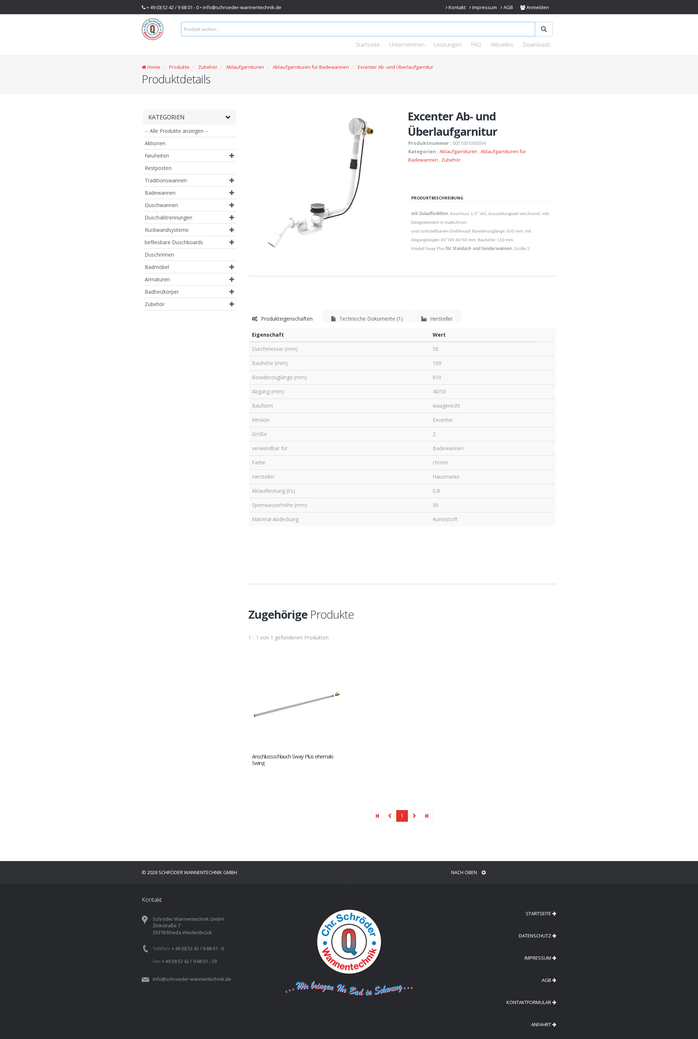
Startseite (368, 44)
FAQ (476, 44)
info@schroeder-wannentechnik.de (242, 7)
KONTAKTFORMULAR (529, 1002)
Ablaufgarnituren (245, 67)
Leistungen (448, 44)
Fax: (157, 961)
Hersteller (441, 318)
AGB (507, 7)
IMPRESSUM (538, 958)
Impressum (484, 7)
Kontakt (457, 7)
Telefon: (162, 948)
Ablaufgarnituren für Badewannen (311, 67)
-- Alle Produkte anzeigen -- (177, 130)
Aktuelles (502, 44)
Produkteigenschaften (286, 318)
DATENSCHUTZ (535, 935)
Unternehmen (407, 44)
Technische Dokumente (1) (370, 318)
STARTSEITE (539, 913)
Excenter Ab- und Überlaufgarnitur (395, 67)
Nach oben (464, 872)
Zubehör (207, 67)
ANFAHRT (541, 1024)
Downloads (537, 44)
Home (153, 67)
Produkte (178, 67)
